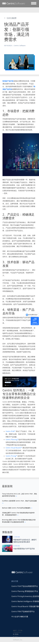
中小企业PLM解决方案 (19, 616)
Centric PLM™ (10, 431)
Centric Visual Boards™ (14, 448)
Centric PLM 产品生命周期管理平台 (24, 586)
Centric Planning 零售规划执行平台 (24, 591)
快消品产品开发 (7, 81)
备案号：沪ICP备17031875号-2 (17, 631)
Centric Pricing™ (11, 456)
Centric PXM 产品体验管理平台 (23, 611)
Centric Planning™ (12, 439)
